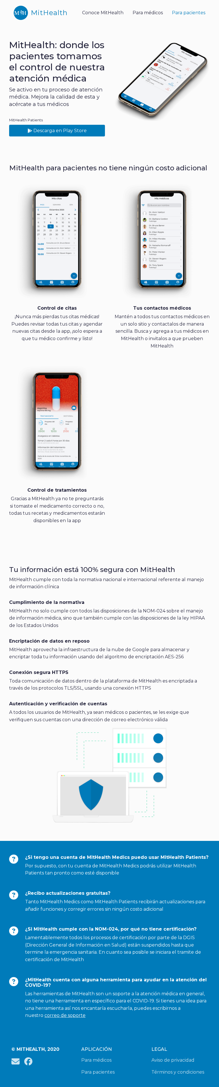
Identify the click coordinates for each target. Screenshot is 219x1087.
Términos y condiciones (177, 1072)
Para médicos (148, 12)
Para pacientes (188, 12)
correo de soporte (65, 1015)
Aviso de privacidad (172, 1060)
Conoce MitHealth (102, 12)
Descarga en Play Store (59, 130)
